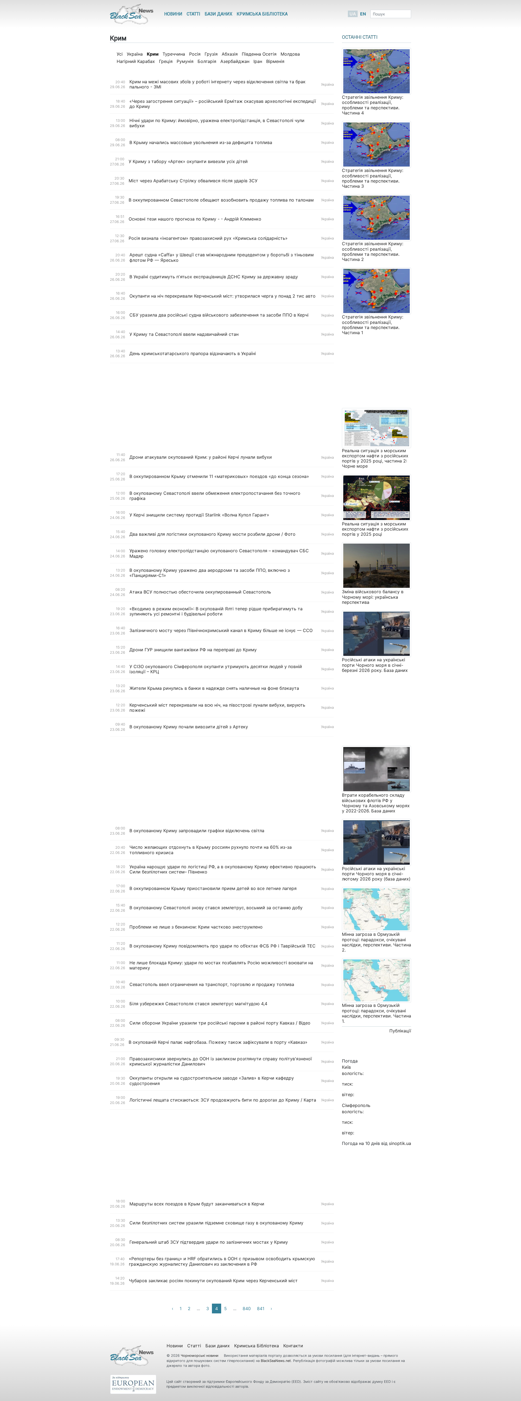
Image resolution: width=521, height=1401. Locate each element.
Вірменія (275, 61)
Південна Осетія (259, 54)
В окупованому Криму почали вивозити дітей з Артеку (188, 726)
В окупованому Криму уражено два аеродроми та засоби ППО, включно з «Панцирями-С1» (209, 573)
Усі (120, 54)
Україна (135, 54)
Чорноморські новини (200, 1356)
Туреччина (174, 54)
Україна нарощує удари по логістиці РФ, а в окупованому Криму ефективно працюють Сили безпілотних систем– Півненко (222, 869)
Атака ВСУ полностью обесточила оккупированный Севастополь (200, 592)
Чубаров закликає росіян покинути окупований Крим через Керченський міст (213, 1280)
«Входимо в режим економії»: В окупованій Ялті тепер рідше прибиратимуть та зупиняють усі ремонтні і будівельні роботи (216, 611)
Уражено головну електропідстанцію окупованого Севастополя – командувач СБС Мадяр (219, 553)
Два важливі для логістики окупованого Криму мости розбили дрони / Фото (212, 534)
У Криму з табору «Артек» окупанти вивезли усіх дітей (188, 161)
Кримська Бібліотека (262, 14)
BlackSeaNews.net (276, 1361)
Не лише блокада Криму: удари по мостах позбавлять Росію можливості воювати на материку (221, 965)
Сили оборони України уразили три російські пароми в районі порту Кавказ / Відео (219, 1023)
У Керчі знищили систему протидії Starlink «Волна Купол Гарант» (199, 515)
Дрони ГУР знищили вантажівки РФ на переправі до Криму (193, 649)
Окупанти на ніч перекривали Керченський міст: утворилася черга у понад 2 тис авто (222, 296)
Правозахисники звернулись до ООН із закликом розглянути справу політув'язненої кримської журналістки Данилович (220, 1061)
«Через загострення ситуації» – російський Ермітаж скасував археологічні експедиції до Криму (222, 104)
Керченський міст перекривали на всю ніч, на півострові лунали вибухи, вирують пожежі (217, 708)
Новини (173, 14)
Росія (195, 54)
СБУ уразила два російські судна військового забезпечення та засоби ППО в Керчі (219, 315)
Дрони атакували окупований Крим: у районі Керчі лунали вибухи (200, 457)
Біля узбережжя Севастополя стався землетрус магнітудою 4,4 (198, 1003)
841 (260, 1308)
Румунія (185, 61)
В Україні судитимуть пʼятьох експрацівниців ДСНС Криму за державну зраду (213, 276)
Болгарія (207, 61)
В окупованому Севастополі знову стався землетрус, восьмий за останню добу (216, 907)
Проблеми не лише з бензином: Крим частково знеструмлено (196, 927)
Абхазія (230, 54)
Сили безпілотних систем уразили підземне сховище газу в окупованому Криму (216, 1223)
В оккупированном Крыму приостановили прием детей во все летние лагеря (213, 888)
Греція (166, 61)
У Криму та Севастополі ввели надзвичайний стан (184, 334)
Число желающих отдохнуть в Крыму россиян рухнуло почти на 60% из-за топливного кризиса (210, 850)
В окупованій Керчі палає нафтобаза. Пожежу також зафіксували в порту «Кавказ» (218, 1042)
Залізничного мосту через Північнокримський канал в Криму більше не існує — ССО (221, 630)
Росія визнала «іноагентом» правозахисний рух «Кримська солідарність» (208, 238)
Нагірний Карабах (136, 61)
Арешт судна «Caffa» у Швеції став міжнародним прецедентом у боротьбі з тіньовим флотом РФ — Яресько (221, 257)
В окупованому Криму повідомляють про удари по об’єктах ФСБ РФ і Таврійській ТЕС (222, 946)
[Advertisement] (222, 405)
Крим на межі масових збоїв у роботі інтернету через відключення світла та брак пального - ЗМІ (217, 84)
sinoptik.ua (400, 1143)
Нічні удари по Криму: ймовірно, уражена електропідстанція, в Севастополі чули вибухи (216, 123)
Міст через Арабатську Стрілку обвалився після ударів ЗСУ (193, 180)
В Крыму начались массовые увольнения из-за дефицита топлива (200, 142)
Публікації (400, 1030)
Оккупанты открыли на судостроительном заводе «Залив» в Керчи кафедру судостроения (211, 1081)
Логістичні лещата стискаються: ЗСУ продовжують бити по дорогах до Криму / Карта (222, 1100)
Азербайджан (234, 61)
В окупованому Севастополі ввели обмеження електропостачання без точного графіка (214, 496)
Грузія (211, 54)
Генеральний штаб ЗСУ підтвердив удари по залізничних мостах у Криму (208, 1242)
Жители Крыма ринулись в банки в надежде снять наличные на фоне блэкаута (214, 688)
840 (247, 1308)
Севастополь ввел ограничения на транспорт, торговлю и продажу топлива (211, 984)
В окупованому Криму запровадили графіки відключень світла (196, 830)
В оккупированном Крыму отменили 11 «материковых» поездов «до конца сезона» (219, 476)
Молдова (290, 54)
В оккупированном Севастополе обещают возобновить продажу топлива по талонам (221, 200)
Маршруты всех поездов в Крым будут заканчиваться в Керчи (196, 1204)
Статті (193, 14)
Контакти (293, 1345)
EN (363, 14)
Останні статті (359, 37)
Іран (257, 61)
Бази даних (218, 14)
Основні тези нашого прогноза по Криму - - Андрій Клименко (195, 219)
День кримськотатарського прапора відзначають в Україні (192, 353)
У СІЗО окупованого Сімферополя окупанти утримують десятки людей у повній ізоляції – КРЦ (215, 669)
